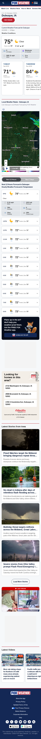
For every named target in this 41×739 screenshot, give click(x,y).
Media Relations (20, 711)
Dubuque (9, 13)
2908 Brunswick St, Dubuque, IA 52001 (18, 395)
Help (20, 717)
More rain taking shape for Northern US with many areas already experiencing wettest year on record (12, 674)
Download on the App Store (14, 726)
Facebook (7, 721)
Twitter (11, 721)
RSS (33, 721)
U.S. (3, 13)
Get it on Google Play (26, 726)
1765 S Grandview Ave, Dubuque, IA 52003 (19, 403)
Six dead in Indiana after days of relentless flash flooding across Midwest (19, 492)
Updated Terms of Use (20, 705)
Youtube (20, 721)
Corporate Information (20, 714)
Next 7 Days (29, 179)
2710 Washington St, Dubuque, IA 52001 (18, 387)
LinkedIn (24, 721)
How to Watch (26, 8)
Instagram (16, 721)
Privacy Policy (20, 701)
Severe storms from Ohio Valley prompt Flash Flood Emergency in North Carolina (20, 566)
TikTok (29, 721)
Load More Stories (20, 582)
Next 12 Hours (11, 179)
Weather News (15, 8)
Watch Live (5, 8)
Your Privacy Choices (22, 708)
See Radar (8, 20)
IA (5, 13)
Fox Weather (20, 3)
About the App (20, 698)
